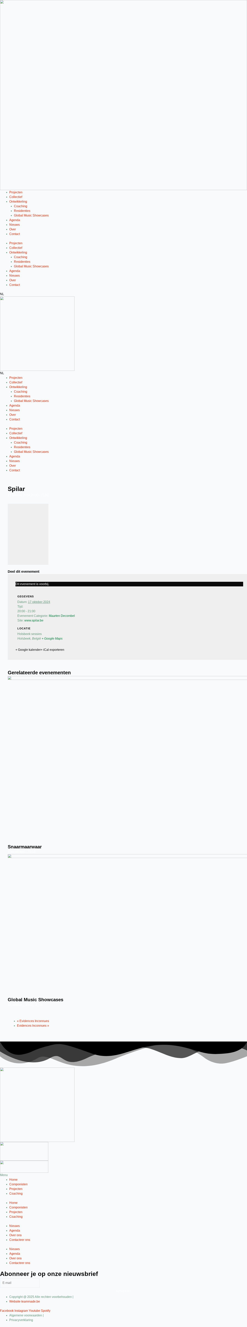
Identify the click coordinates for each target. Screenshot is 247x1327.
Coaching (20, 206)
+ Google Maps (52, 638)
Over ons (15, 1235)
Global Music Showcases (31, 215)
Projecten (15, 192)
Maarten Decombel (62, 615)
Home (13, 1179)
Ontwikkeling (18, 201)
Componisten (18, 1184)
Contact (14, 234)
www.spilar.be (33, 620)
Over (12, 229)
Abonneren (123, 1291)
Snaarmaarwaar (25, 846)
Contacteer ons (19, 1239)
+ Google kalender (28, 649)
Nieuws (14, 224)
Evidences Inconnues (33, 1021)
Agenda (14, 220)
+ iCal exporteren (52, 649)
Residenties (22, 210)
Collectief (15, 197)
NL (2, 294)
